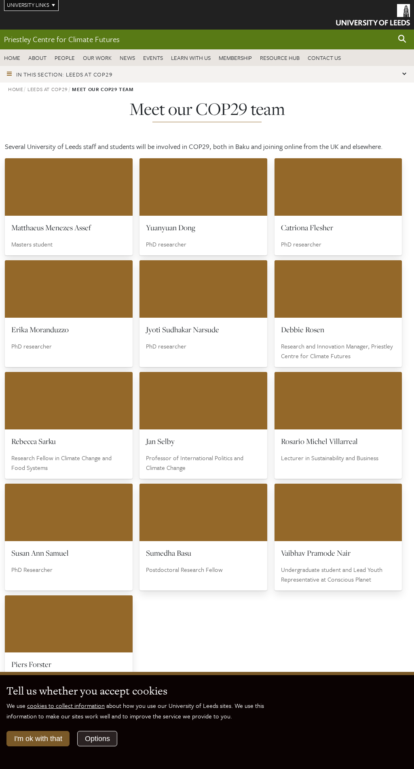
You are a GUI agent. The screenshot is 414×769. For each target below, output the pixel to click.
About (37, 57)
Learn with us (191, 57)
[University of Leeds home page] (373, 14)
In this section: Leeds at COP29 (64, 74)
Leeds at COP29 (47, 89)
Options (97, 739)
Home (12, 57)
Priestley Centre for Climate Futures (62, 39)
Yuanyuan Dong (170, 227)
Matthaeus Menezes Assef (51, 227)
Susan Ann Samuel (40, 553)
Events (153, 57)
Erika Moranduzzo (40, 329)
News (127, 57)
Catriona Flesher (307, 227)
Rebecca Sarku (33, 441)
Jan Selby (160, 441)
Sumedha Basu (168, 553)
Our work (97, 57)
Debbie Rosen (302, 329)
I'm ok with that (38, 739)
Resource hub (280, 57)
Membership (235, 57)
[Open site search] (402, 39)
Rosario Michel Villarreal (319, 441)
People (65, 57)
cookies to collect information (66, 705)
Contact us (324, 57)
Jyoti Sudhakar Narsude (182, 329)
